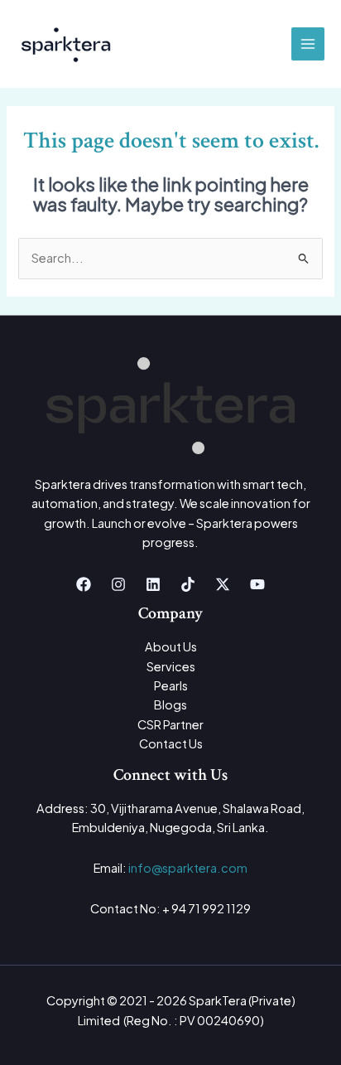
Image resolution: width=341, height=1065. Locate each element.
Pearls (171, 685)
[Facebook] (83, 584)
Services (170, 666)
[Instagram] (118, 584)
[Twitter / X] (222, 584)
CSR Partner (170, 724)
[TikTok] (187, 584)
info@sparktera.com (187, 867)
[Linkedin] (153, 584)
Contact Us (171, 743)
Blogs (170, 704)
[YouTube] (257, 584)
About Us (171, 646)
